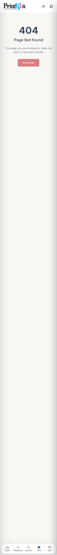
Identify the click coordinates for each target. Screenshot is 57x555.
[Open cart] (51, 6)
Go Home (28, 62)
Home (7, 550)
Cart (49, 550)
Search (28, 550)
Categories (18, 550)
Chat (39, 550)
